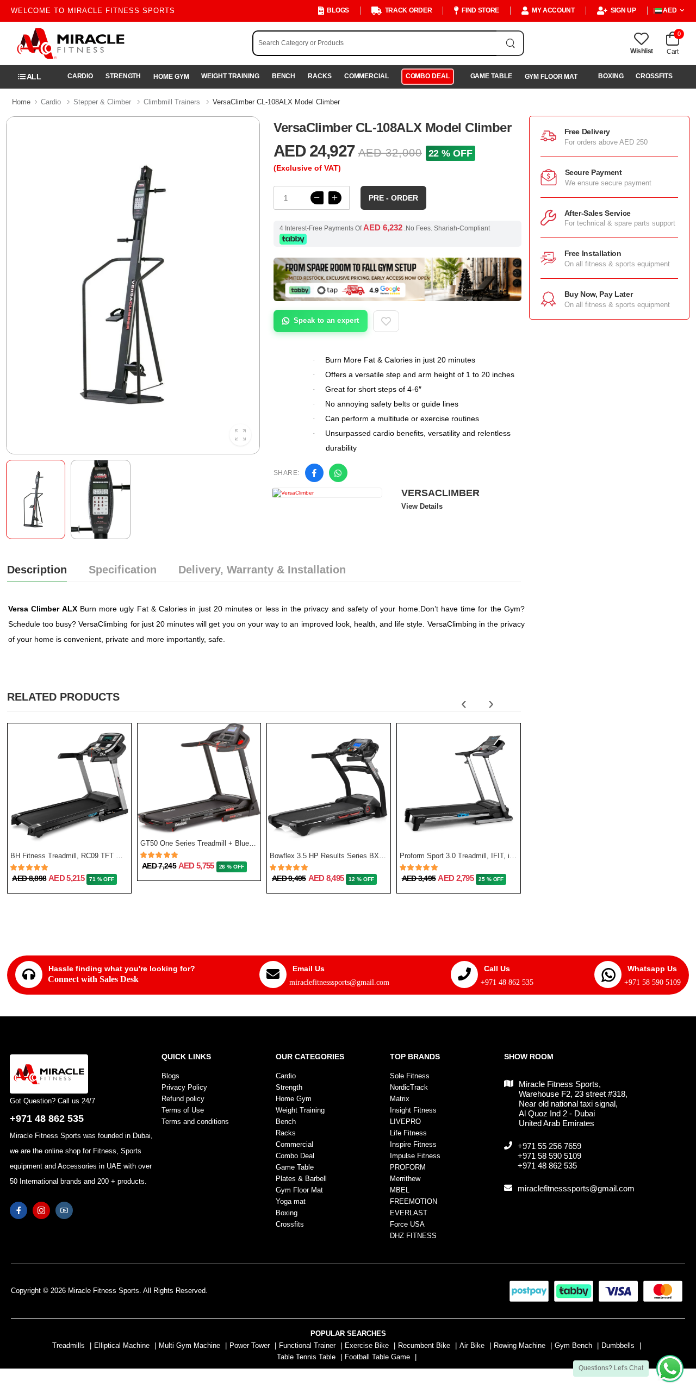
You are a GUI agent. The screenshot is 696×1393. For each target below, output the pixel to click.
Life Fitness (408, 1133)
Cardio (80, 76)
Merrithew (405, 1179)
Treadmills (68, 1345)
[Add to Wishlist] (386, 321)
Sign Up (623, 10)
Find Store (480, 10)
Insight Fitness (413, 1110)
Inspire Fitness (413, 1144)
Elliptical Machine (122, 1345)
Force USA (407, 1224)
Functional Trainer (307, 1345)
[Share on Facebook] (314, 473)
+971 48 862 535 (507, 982)
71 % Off (101, 879)
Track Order (408, 10)
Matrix (399, 1099)
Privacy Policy (184, 1087)
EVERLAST (408, 1213)
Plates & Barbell (301, 1179)
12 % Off (361, 879)
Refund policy (182, 1099)
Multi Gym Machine (189, 1345)
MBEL (399, 1190)
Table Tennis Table (306, 1357)
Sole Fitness (410, 1076)
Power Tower (249, 1345)
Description (37, 570)
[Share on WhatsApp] (338, 473)
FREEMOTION (413, 1201)
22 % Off (450, 153)
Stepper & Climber (102, 102)
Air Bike (471, 1345)
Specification (123, 570)
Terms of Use (182, 1110)
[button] (29, 76)
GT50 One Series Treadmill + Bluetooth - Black (214, 843)
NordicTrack (409, 1087)
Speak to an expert (326, 320)
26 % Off (231, 867)
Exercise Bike (367, 1345)
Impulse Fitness (415, 1156)
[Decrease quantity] (317, 197)
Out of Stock (64, 833)
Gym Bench (573, 1345)
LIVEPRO (405, 1121)
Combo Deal (428, 76)
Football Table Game (377, 1357)
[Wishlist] (107, 828)
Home (21, 102)
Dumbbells (618, 1345)
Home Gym (171, 76)
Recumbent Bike (424, 1345)
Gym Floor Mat (551, 76)
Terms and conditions (195, 1121)
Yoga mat (291, 1201)
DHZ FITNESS (413, 1236)
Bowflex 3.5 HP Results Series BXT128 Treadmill (348, 856)
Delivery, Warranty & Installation (262, 570)
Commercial (366, 76)
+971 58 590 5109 (652, 982)
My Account (553, 10)
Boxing (610, 76)
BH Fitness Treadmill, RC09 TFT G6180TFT (80, 856)
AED (670, 10)
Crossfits (654, 76)
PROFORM (408, 1167)
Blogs (338, 10)
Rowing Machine (519, 1345)
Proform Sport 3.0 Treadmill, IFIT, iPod (461, 856)
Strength (123, 76)
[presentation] (464, 703)
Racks (319, 76)
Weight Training (230, 76)
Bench (283, 76)
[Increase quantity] (334, 197)
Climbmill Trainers (172, 102)
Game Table (491, 76)
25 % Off (491, 879)
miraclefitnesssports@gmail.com (339, 982)
